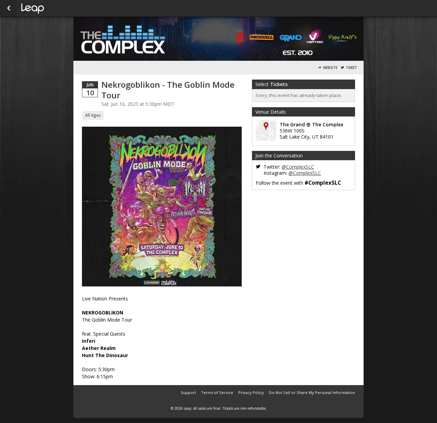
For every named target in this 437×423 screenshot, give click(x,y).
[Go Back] (8, 8)
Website (330, 68)
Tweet (351, 68)
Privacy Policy (251, 392)
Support (188, 392)
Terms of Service (217, 392)
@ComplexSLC (298, 167)
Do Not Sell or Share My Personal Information (312, 392)
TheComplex (55, 8)
